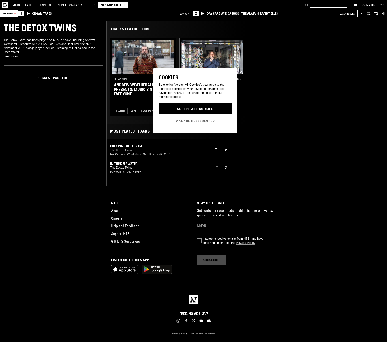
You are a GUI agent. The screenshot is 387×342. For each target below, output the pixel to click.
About (115, 210)
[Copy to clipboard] (216, 150)
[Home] (5, 5)
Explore (46, 5)
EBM (133, 110)
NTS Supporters (113, 5)
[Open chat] (355, 4)
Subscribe (211, 260)
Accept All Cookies (195, 109)
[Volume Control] (383, 13)
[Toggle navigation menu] (381, 5)
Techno (121, 110)
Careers (116, 218)
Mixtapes (70, 5)
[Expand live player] (361, 13)
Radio (15, 5)
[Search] (306, 5)
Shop (91, 5)
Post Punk (148, 110)
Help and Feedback (125, 226)
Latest (30, 5)
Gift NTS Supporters (125, 241)
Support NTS (120, 233)
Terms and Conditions (203, 333)
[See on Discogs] (226, 150)
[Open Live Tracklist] (376, 13)
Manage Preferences (195, 121)
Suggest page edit (53, 78)
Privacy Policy (245, 242)
